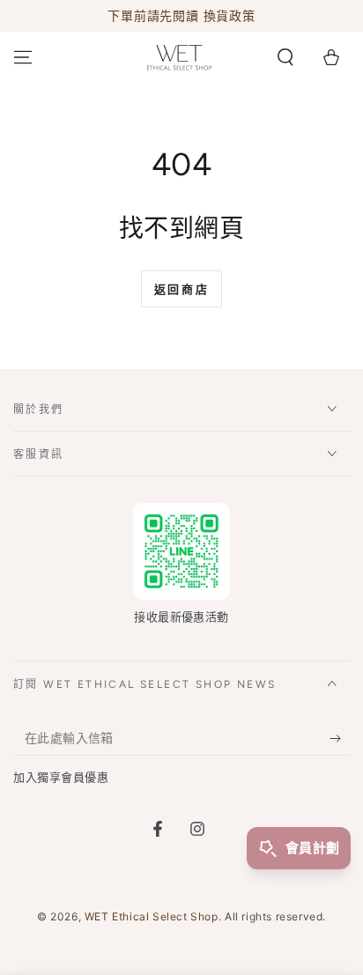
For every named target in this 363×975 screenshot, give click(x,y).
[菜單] (23, 57)
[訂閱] (340, 738)
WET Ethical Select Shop (152, 916)
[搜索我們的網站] (285, 57)
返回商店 (181, 289)
